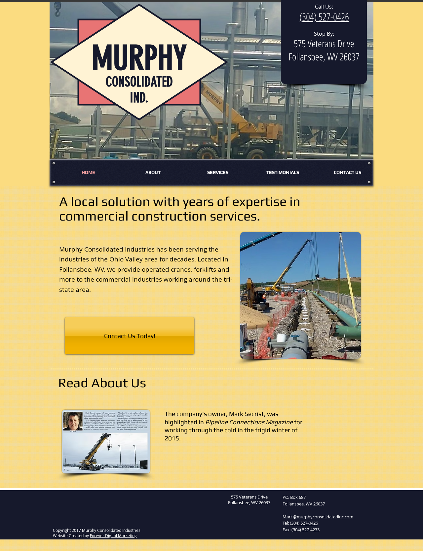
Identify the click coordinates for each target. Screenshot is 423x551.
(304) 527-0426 (304, 523)
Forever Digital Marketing (113, 535)
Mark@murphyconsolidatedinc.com (318, 517)
